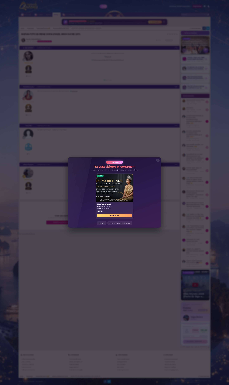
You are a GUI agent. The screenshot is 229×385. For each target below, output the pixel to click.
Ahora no (102, 223)
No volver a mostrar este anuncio (119, 223)
